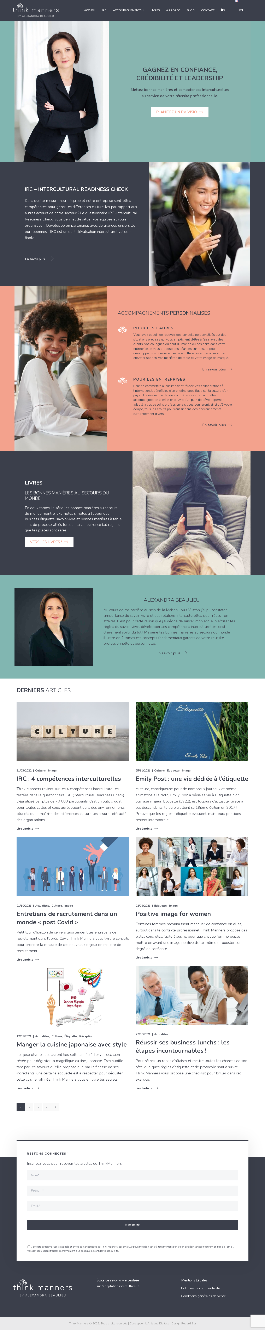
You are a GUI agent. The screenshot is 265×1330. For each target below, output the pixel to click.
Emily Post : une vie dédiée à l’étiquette (192, 779)
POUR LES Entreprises (159, 379)
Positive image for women (173, 914)
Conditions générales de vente (203, 1296)
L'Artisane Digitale (157, 1323)
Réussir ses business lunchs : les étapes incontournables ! (183, 1046)
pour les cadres (153, 328)
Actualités (42, 906)
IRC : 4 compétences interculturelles (69, 779)
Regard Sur (188, 1323)
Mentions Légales (194, 1280)
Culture (40, 771)
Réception (86, 1036)
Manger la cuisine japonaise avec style (72, 1044)
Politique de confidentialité (200, 1288)
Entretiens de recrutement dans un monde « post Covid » (67, 918)
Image (52, 771)
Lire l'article (25, 829)
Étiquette (173, 771)
